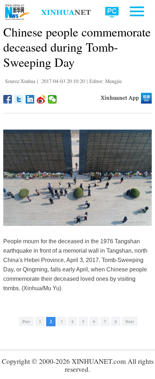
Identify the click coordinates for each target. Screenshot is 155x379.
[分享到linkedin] (30, 99)
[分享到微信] (52, 99)
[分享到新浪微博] (41, 99)
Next (129, 321)
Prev (26, 321)
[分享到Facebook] (7, 99)
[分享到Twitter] (18, 99)
